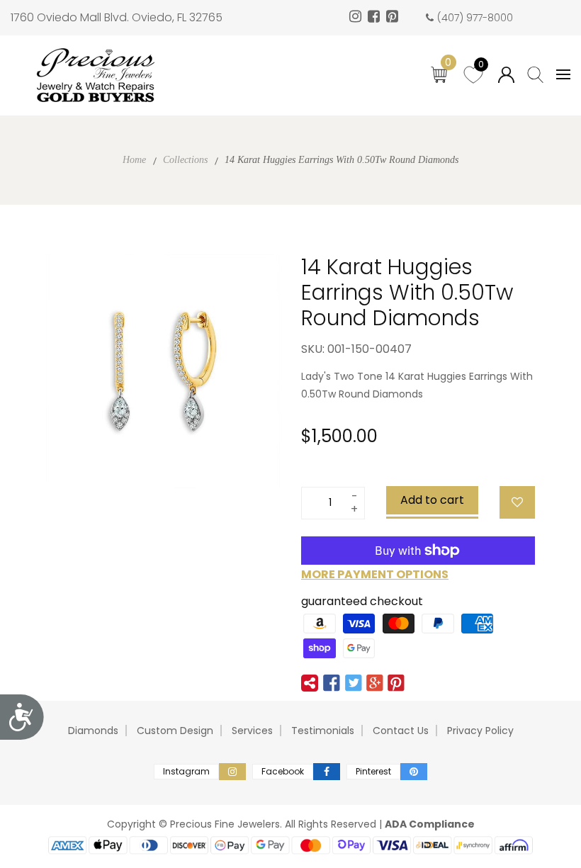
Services (252, 730)
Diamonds (93, 730)
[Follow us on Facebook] (331, 683)
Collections (185, 159)
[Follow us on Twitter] (353, 683)
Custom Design (175, 730)
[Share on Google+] (375, 683)
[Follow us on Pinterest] (396, 683)
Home (134, 159)
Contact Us (401, 730)
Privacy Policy (480, 730)
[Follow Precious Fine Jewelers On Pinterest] (394, 18)
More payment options (375, 574)
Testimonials (322, 730)
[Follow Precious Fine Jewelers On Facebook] (375, 18)
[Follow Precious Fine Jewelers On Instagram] (357, 18)
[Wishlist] (517, 502)
